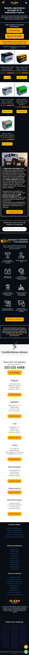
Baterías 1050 (23, 628)
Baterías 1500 (23, 643)
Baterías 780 (14, 630)
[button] (26, 2)
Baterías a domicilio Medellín (14, 530)
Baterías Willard (14, 551)
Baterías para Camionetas (14, 581)
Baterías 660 (5, 641)
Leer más (7, 77)
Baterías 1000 (23, 625)
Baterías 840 (14, 636)
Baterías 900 (14, 643)
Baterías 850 (14, 639)
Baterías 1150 (23, 632)
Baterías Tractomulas (14, 592)
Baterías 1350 (23, 641)
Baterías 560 (5, 630)
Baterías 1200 (23, 634)
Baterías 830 (14, 634)
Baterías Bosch (14, 556)
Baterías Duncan (14, 554)
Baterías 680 (5, 645)
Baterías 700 (5, 647)
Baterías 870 (14, 641)
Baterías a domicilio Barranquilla (14, 535)
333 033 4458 (14, 367)
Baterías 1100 (23, 630)
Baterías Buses (14, 588)
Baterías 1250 (23, 636)
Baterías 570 (5, 632)
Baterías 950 (14, 645)
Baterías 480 (5, 628)
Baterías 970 (14, 647)
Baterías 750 (14, 628)
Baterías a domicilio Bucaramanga (14, 537)
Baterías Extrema (14, 560)
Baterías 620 (5, 636)
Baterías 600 (5, 634)
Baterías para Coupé (14, 579)
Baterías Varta (14, 558)
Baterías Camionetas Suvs (14, 584)
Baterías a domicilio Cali (14, 532)
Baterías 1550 (23, 645)
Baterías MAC (14, 549)
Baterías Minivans (14, 586)
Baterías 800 (14, 632)
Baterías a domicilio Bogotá (14, 528)
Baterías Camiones (14, 590)
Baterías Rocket (14, 562)
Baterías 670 (5, 643)
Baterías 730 (14, 625)
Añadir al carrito (22, 77)
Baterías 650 (5, 639)
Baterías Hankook (14, 567)
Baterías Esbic (14, 565)
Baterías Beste (14, 569)
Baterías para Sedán (14, 577)
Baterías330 (6, 625)
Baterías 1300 (23, 639)
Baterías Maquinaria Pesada (14, 594)
